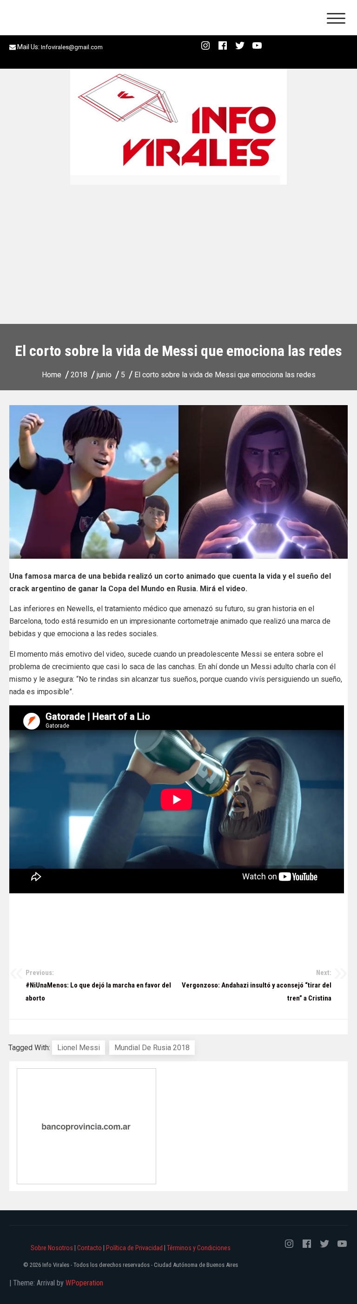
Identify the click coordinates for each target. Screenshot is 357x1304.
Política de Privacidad (134, 1248)
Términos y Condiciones (199, 1248)
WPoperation (84, 1282)
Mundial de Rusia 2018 (152, 1047)
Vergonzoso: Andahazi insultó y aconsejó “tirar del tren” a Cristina (256, 985)
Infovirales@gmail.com (72, 47)
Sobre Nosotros (52, 1248)
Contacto (89, 1248)
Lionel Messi (78, 1047)
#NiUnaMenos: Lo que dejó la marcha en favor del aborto (98, 985)
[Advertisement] (178, 254)
